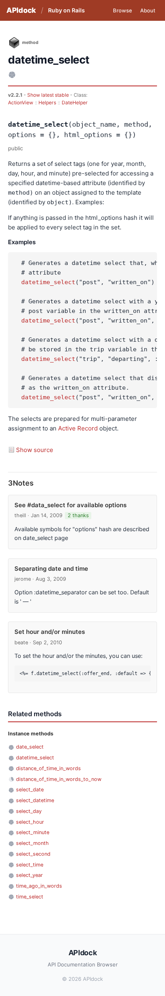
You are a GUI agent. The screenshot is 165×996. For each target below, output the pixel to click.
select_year (29, 875)
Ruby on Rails (66, 10)
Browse (122, 10)
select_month (32, 843)
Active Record (78, 428)
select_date (30, 790)
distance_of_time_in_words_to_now (58, 779)
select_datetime (35, 800)
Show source (34, 450)
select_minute (32, 832)
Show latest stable (48, 95)
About (147, 10)
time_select (29, 897)
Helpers (47, 103)
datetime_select (48, 282)
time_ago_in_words (39, 886)
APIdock (21, 10)
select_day (29, 811)
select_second (33, 854)
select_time (29, 865)
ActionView (20, 103)
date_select (30, 747)
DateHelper (75, 103)
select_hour (30, 822)
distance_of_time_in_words (48, 768)
